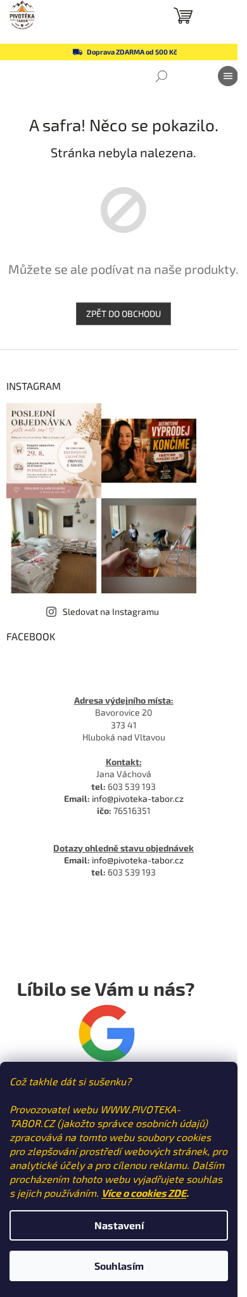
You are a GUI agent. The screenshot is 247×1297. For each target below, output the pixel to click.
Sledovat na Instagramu (111, 611)
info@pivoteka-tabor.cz (138, 798)
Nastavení (119, 1225)
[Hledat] (161, 76)
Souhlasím (119, 1266)
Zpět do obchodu (123, 313)
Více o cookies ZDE (143, 1193)
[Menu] (228, 76)
